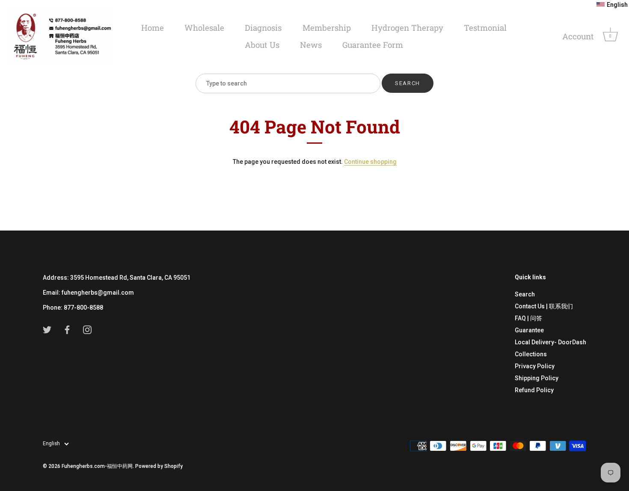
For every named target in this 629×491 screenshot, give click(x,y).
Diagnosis (263, 27)
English (51, 444)
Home (152, 27)
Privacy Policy (535, 366)
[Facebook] (67, 329)
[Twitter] (47, 329)
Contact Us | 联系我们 (544, 306)
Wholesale (204, 27)
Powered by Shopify (159, 466)
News (311, 44)
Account (578, 36)
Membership (327, 27)
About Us (262, 44)
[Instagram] (87, 329)
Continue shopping (370, 161)
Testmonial (485, 27)
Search (525, 294)
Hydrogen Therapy (407, 27)
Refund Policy (534, 390)
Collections (531, 354)
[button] (612, 4)
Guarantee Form (372, 44)
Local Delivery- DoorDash (550, 342)
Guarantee (529, 330)
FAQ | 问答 (528, 318)
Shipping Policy (536, 378)
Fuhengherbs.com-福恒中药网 (97, 466)
